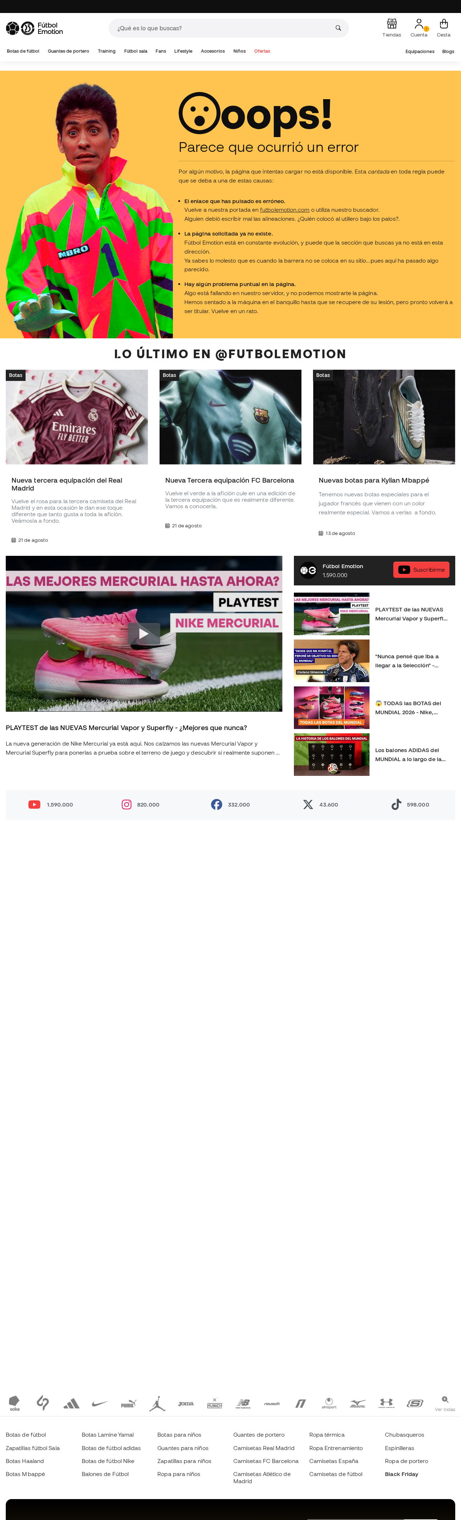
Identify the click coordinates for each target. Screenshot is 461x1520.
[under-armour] (386, 1402)
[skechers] (415, 1402)
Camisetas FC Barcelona (266, 1461)
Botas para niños (179, 1434)
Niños (239, 51)
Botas (15, 375)
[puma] (128, 1402)
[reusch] (271, 1402)
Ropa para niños (178, 1474)
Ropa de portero (406, 1461)
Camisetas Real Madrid (264, 1448)
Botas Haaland (25, 1461)
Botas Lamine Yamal (108, 1434)
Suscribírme (429, 570)
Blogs (448, 51)
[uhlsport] (329, 1402)
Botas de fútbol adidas (111, 1448)
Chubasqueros (404, 1434)
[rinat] (300, 1402)
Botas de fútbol (23, 51)
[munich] (214, 1402)
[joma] (186, 1402)
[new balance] (243, 1402)
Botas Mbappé (25, 1474)
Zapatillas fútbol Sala (33, 1448)
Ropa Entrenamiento (336, 1448)
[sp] (43, 1402)
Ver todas (445, 1409)
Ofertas (262, 51)
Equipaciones (420, 51)
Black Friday (401, 1474)
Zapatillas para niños (184, 1461)
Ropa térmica (327, 1434)
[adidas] (71, 1402)
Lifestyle (183, 51)
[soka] (14, 1402)
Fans (161, 51)
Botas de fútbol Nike (108, 1461)
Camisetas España (333, 1461)
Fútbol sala (135, 51)
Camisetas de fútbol (335, 1474)
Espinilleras (399, 1448)
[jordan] (157, 1402)
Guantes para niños (182, 1448)
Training (107, 51)
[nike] (100, 1402)
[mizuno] (357, 1402)
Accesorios (213, 51)
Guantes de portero (68, 51)
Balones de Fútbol (105, 1474)
